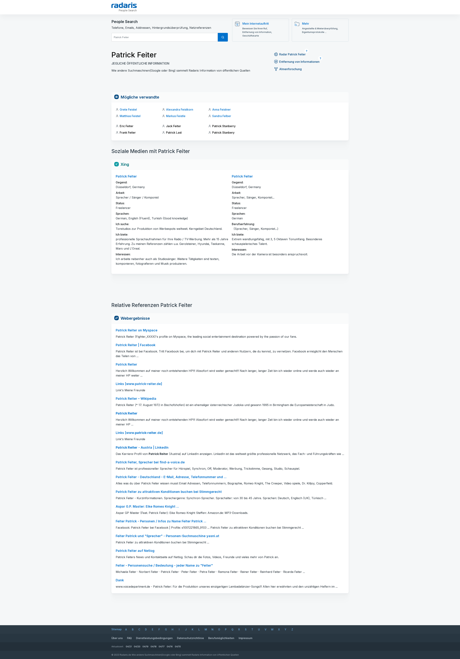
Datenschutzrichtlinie (190, 638)
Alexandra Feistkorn (179, 109)
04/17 (162, 646)
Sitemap (116, 629)
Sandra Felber (221, 116)
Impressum (245, 638)
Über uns (117, 638)
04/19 (145, 646)
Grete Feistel (128, 109)
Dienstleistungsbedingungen (154, 638)
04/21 (129, 646)
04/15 (178, 646)
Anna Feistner (221, 109)
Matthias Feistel (130, 116)
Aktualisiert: (117, 646)
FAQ (129, 638)
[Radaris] (124, 5)
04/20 (137, 646)
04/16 (170, 646)
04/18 (154, 646)
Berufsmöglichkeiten (221, 638)
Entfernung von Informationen (299, 61)
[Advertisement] (230, 84)
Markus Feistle (175, 116)
